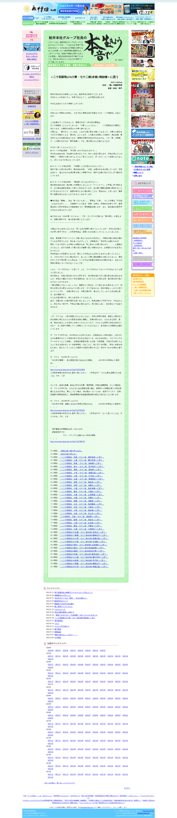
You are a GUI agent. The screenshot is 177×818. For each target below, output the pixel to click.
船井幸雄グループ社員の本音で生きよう (146, 23)
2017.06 (95, 724)
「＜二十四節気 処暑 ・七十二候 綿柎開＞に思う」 (81, 463)
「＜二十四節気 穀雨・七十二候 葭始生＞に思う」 (80, 520)
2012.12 (50, 766)
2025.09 (73, 656)
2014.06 (95, 749)
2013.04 (110, 758)
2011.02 (125, 774)
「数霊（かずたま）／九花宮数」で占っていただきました (76, 615)
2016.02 (125, 732)
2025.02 (125, 656)
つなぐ (56, 624)
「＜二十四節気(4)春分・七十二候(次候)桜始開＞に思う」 (82, 548)
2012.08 (80, 766)
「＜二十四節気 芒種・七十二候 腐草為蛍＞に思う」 (81, 457)
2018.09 (73, 715)
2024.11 (58, 664)
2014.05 (103, 749)
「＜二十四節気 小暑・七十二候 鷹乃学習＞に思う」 (81, 460)
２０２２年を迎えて (61, 626)
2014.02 (125, 749)
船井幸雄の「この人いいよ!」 (125, 17)
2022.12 (50, 681)
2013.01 (50, 760)
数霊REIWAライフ (61, 601)
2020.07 (88, 698)
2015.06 (95, 741)
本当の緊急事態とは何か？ (64, 612)
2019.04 (110, 707)
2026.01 (103, 650)
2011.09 (73, 774)
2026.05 (73, 650)
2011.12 (50, 774)
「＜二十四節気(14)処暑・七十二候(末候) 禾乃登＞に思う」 (83, 560)
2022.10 (65, 681)
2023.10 (65, 673)
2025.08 (80, 656)
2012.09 (73, 766)
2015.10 (65, 741)
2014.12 (50, 749)
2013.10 (65, 758)
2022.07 (88, 681)
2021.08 (80, 690)
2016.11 (58, 732)
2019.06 (95, 707)
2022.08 (80, 681)
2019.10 (65, 707)
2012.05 (103, 766)
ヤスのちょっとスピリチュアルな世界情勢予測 (58, 23)
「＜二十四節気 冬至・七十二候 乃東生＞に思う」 (80, 507)
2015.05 (103, 741)
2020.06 (95, 698)
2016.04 (110, 732)
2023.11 (58, 673)
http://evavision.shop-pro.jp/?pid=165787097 (67, 410)
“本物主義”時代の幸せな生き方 (95, 23)
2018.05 (103, 715)
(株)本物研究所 (138, 282)
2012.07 (88, 766)
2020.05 (103, 698)
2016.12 (50, 732)
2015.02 (125, 741)
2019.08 (80, 707)
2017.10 (65, 724)
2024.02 (125, 664)
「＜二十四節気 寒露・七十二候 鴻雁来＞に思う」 (80, 501)
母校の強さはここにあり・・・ (66, 635)
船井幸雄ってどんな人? (65, 17)
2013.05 (103, 758)
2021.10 (65, 690)
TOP (25, 795)
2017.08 (80, 724)
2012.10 (65, 766)
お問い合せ (138, 176)
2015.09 (73, 741)
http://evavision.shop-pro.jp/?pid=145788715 (67, 441)
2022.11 (58, 681)
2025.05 (103, 656)
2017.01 (50, 726)
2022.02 (125, 681)
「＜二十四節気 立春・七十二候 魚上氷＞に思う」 (80, 513)
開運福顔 (57, 632)
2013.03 (117, 758)
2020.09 (73, 698)
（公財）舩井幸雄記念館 (142, 290)
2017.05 (103, 724)
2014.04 (110, 749)
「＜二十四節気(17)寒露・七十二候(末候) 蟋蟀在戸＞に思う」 (84, 535)
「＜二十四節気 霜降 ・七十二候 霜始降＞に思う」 (81, 470)
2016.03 (117, 732)
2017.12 (50, 724)
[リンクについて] (148, 811)
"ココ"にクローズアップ (145, 17)
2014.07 (88, 749)
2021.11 (58, 690)
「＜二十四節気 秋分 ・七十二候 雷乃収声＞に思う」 (82, 467)
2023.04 (110, 673)
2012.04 (110, 766)
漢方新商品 (58, 621)
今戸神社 (57, 638)
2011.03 (117, 774)
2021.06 (95, 690)
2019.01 (50, 710)
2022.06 (95, 681)
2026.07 (58, 650)
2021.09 (73, 690)
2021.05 (103, 690)
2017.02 (125, 724)
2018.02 (125, 715)
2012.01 (50, 769)
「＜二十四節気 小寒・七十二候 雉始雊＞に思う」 (80, 510)
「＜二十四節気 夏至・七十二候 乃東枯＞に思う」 (80, 491)
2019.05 (103, 707)
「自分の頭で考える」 (68, 454)
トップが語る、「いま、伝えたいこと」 (40, 795)
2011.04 (110, 774)
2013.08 (80, 758)
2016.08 (80, 732)
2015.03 (117, 741)
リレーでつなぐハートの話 (131, 23)
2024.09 (73, 664)
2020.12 (50, 698)
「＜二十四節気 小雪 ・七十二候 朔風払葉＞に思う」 (82, 473)
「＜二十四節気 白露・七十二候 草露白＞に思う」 (80, 498)
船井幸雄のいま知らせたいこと (48, 17)
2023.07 (88, 673)
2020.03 (117, 698)
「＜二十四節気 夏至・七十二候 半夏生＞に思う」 (80, 526)
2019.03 (117, 707)
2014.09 (73, 749)
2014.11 (58, 749)
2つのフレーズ (59, 609)
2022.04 (110, 681)
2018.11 (58, 715)
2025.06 (95, 656)
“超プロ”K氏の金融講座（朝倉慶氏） (76, 800)
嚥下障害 (57, 629)
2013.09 (73, 758)
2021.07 (88, 690)
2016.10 (65, 732)
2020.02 (125, 698)
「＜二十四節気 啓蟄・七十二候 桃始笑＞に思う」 (80, 482)
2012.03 (117, 766)
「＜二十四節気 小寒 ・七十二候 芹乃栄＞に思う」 (81, 476)
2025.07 (88, 656)
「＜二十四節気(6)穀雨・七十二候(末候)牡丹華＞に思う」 (82, 551)
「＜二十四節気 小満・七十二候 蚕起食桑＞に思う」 (81, 488)
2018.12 (50, 715)
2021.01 (50, 693)
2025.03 (117, 656)
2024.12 (50, 664)
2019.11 (58, 707)
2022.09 (73, 681)
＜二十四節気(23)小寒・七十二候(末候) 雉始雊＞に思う (74, 618)
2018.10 (65, 715)
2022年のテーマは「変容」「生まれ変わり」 (71, 598)
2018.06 (95, 715)
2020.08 (80, 698)
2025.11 (58, 656)
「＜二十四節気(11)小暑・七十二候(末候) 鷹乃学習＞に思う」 (84, 557)
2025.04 (110, 656)
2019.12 (50, 707)
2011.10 (65, 774)
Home (31, 17)
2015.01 (50, 743)
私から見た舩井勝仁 (94, 17)
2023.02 (125, 673)
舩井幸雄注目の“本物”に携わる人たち (107, 795)
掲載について (139, 172)
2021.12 (50, 690)
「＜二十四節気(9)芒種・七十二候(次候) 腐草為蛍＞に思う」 (83, 554)
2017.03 (117, 724)
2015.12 (50, 741)
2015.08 (80, 741)
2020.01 (50, 701)
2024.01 (50, 667)
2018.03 (117, 715)
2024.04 (110, 664)
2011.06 (95, 774)
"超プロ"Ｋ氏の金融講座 (35, 23)
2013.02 (125, 758)
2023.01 (50, 676)
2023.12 (50, 673)
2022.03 (117, 681)
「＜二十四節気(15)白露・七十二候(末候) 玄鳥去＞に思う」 (83, 532)
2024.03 (117, 664)
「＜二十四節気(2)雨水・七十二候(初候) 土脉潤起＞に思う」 (83, 545)
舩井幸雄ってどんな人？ (61, 795)
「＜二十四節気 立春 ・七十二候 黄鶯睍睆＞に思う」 (82, 479)
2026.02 (95, 650)
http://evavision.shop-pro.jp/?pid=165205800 (67, 369)
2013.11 (58, 758)
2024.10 (65, 664)
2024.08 (80, 664)
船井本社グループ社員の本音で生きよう (111, 803)
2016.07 (88, 732)
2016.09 (73, 732)
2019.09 (73, 707)
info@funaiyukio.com (87, 807)
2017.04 (110, 724)
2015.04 (110, 741)
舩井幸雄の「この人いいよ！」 (129, 795)
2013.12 (50, 758)
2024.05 (103, 664)
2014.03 (117, 749)
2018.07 (88, 715)
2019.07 (88, 707)
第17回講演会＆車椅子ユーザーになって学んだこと (73, 592)
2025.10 (65, 656)
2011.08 (80, 774)
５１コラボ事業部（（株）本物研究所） (32, 122)
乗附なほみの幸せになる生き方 (114, 23)
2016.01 (50, 735)
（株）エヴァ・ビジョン (142, 293)
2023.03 (117, 673)
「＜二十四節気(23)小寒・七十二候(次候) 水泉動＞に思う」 (83, 542)
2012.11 (58, 766)
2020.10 (65, 698)
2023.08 (80, 673)
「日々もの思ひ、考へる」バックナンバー (59, 783)
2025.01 (50, 659)
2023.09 (73, 673)
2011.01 (50, 777)
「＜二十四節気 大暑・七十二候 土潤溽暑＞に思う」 (81, 495)
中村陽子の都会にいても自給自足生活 (77, 23)
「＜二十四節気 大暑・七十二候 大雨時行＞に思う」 (81, 529)
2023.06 (95, 673)
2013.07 (88, 758)
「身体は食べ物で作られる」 (71, 451)
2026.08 (50, 650)
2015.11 (58, 741)
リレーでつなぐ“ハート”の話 (89, 803)
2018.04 (110, 715)
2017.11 (58, 724)
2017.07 (88, 724)
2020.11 (58, 698)
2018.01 (50, 718)
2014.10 (65, 749)
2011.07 (88, 774)
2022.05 (103, 681)
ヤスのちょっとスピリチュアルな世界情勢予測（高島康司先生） (43, 800)
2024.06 (95, 664)
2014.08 (80, 749)
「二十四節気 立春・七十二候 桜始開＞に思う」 (80, 516)
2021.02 (125, 690)
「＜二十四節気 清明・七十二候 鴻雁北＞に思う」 (80, 485)
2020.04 (110, 698)
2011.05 (103, 774)
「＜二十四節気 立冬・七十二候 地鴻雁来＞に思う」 (81, 504)
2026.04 (80, 650)
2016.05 (103, 732)
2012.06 (95, 766)
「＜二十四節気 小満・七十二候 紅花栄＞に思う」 (80, 523)
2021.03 (117, 690)
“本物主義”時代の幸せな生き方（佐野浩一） (127, 800)
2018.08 (80, 715)
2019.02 (125, 707)
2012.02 (125, 766)
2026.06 (65, 650)
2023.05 (103, 673)
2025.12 (50, 656)
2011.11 (58, 774)
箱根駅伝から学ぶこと (62, 595)
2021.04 (110, 690)
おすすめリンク (80, 17)
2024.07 (88, 664)
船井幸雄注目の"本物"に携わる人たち (108, 17)
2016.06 (95, 732)
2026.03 (88, 650)
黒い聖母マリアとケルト (63, 607)
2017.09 (73, 724)
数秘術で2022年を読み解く (64, 604)
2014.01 (50, 752)
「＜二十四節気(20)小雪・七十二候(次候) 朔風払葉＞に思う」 (84, 538)
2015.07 (88, 741)
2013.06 (95, 758)
